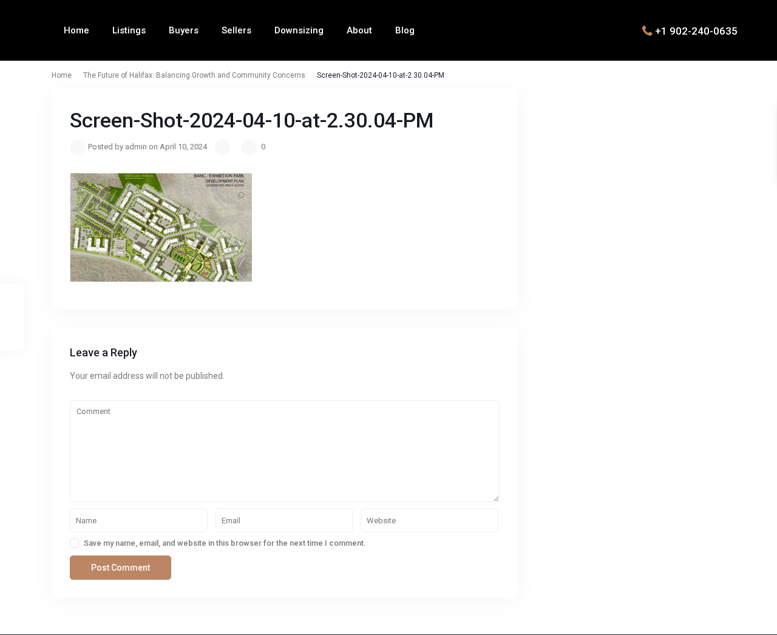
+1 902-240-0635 (696, 30)
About (359, 30)
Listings (129, 30)
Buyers (183, 30)
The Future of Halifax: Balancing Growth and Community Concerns (194, 75)
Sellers (236, 30)
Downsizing (299, 30)
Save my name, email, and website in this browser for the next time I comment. (225, 543)
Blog (405, 30)
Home (76, 30)
